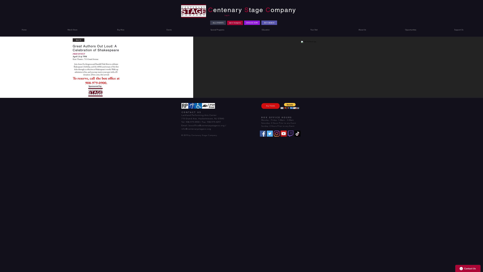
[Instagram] (277, 134)
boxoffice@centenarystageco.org (207, 125)
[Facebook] (263, 134)
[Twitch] (291, 134)
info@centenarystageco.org (196, 129)
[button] (121, 29)
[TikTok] (297, 134)
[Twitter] (270, 134)
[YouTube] (284, 134)
